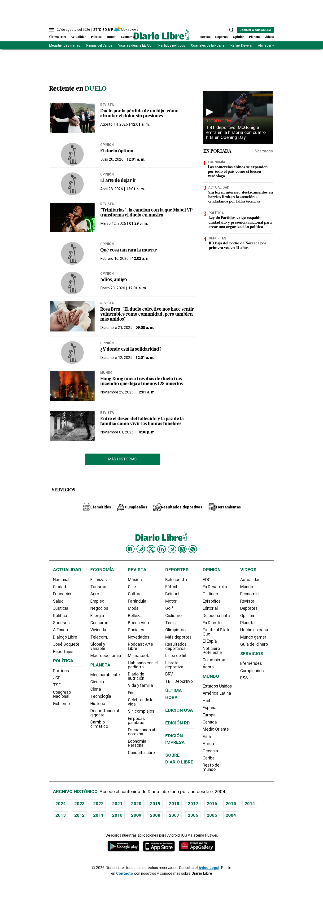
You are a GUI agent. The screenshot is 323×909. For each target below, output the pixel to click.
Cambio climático (99, 724)
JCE (56, 677)
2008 (155, 815)
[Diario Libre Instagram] (140, 549)
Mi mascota (139, 655)
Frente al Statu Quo (217, 631)
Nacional (61, 579)
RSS (244, 677)
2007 (174, 815)
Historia (97, 703)
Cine (132, 586)
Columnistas (215, 659)
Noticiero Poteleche (212, 650)
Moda (133, 608)
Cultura (135, 593)
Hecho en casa (254, 629)
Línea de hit (176, 655)
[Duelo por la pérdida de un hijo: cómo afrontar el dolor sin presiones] (72, 118)
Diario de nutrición (136, 676)
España (209, 707)
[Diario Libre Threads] (182, 549)
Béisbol (172, 593)
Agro (94, 593)
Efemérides (251, 663)
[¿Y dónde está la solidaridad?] (72, 352)
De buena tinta (216, 615)
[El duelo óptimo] (72, 154)
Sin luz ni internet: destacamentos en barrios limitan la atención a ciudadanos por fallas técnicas (240, 197)
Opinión (238, 37)
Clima (95, 689)
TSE (57, 685)
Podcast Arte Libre (140, 646)
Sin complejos (141, 711)
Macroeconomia (105, 655)
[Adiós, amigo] (72, 283)
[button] (231, 30)
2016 (212, 803)
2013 (60, 815)
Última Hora (57, 37)
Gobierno (61, 703)
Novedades (138, 637)
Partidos (61, 670)
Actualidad (79, 37)
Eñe (131, 692)
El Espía (210, 641)
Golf (169, 608)
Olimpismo (175, 629)
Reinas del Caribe (99, 45)
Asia (207, 736)
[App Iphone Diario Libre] (159, 846)
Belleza (135, 615)
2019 (155, 803)
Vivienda (98, 629)
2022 (98, 803)
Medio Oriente (216, 729)
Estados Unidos (217, 686)
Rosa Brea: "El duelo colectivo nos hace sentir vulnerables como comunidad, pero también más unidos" (147, 314)
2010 (117, 815)
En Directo (212, 622)
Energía (97, 615)
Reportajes (63, 651)
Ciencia (97, 682)
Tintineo (210, 593)
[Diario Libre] (161, 34)
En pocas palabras (136, 720)
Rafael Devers (241, 45)
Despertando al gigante (104, 712)
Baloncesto (176, 579)
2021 (117, 803)
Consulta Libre (141, 752)
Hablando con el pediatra (143, 665)
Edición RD (177, 723)
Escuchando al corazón (141, 732)
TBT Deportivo (219, 121)
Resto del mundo (211, 767)
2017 (193, 803)
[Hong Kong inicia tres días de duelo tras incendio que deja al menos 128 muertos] (72, 386)
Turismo (98, 586)
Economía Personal (137, 743)
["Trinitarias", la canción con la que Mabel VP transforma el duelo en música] (72, 217)
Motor (171, 601)
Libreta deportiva (174, 665)
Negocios (99, 608)
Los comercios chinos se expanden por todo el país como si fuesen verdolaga (238, 171)
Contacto (124, 873)
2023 (79, 803)
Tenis (170, 622)
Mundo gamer (253, 637)
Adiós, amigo (113, 280)
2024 (60, 803)
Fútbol (171, 586)
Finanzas (98, 579)
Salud (58, 601)
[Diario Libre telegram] (172, 549)
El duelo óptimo (116, 151)
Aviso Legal (209, 867)
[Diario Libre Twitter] (151, 549)
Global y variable (97, 646)
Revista (205, 37)
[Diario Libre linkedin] (161, 549)
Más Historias (122, 459)
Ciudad (59, 586)
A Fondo (60, 629)
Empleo (97, 601)
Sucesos (61, 622)
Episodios (212, 601)
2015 (231, 803)
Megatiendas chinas (64, 45)
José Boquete (66, 644)
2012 (79, 815)
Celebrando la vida (140, 701)
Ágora (208, 667)
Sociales (136, 629)
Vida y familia (140, 685)
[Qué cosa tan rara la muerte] (72, 253)
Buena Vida (138, 622)
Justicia (60, 608)
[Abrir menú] (51, 29)
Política (96, 37)
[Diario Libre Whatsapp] (192, 549)
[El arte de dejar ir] (72, 183)
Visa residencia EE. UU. (135, 45)
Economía (128, 37)
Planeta (254, 37)
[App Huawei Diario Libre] (197, 846)
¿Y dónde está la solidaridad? (131, 349)
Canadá (210, 722)
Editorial (210, 608)
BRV (169, 674)
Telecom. (99, 637)
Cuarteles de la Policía (207, 45)
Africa (208, 743)
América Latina (217, 693)
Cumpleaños (252, 670)
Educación (62, 593)
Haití (207, 700)
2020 (136, 803)
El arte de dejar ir (118, 181)
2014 (249, 803)
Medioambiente (105, 674)
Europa (209, 715)
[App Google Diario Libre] (123, 846)
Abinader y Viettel (271, 45)
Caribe (209, 758)
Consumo (99, 622)
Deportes (221, 37)
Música (135, 579)
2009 (136, 815)
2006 (193, 815)
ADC (206, 579)
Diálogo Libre (65, 637)
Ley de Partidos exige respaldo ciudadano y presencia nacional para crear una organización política (240, 222)
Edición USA (179, 710)
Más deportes (178, 637)
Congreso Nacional (62, 694)
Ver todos (264, 151)
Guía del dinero (254, 644)
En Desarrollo (215, 586)
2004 (231, 815)
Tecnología (100, 696)
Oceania (210, 751)
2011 (98, 815)
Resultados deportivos (176, 646)
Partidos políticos (171, 45)
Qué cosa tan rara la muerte (128, 250)
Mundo (111, 37)
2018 (174, 803)
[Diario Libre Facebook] (130, 549)
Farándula (137, 601)
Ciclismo (173, 615)
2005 (212, 815)
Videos (269, 37)
